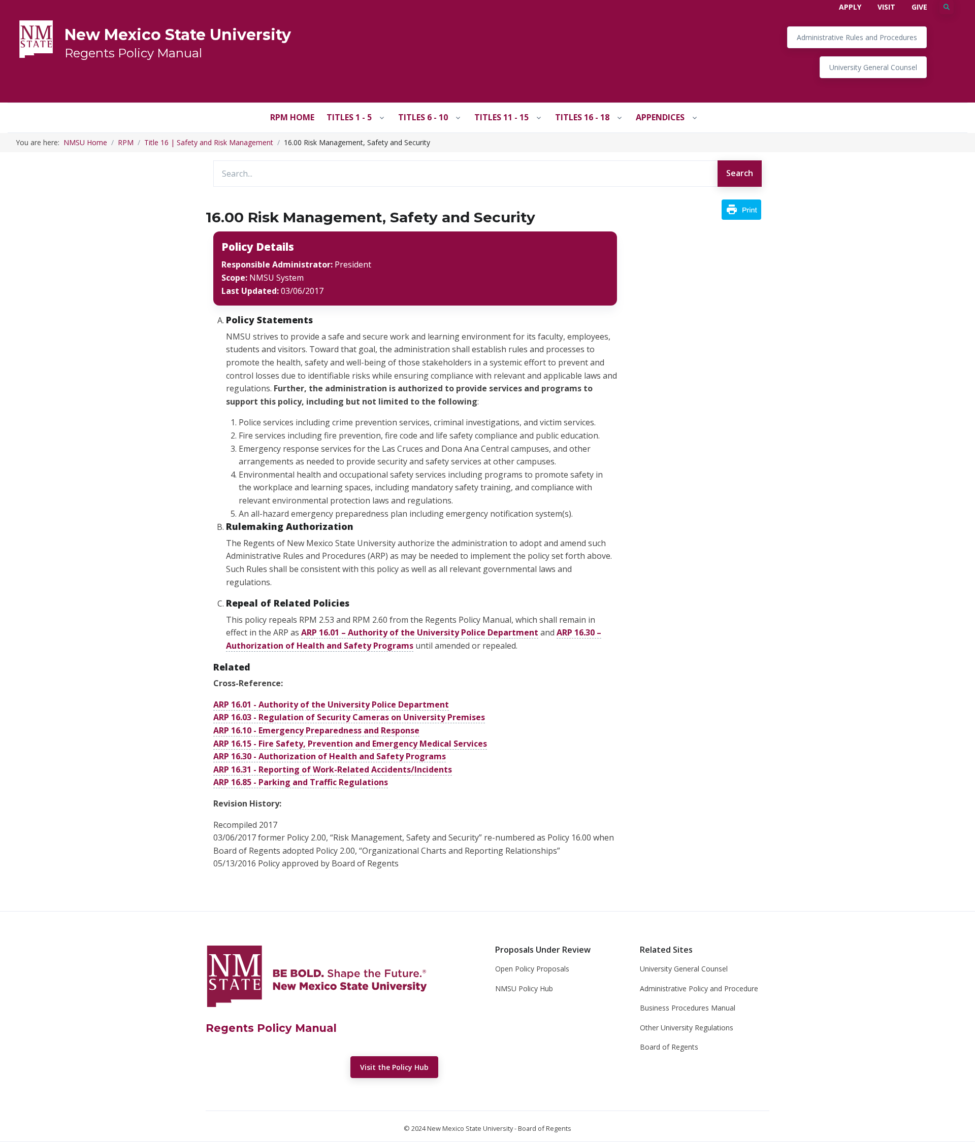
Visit (886, 7)
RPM (126, 142)
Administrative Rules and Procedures (857, 37)
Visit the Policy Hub (394, 1067)
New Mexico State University (177, 34)
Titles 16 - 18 (582, 117)
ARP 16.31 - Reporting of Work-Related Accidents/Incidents (332, 769)
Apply (850, 7)
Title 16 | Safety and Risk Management (208, 142)
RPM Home (292, 117)
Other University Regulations (686, 1027)
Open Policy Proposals (532, 968)
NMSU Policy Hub (524, 988)
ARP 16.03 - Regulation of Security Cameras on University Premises (349, 717)
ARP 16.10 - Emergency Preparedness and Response (316, 730)
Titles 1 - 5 (349, 117)
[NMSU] (36, 38)
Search (739, 173)
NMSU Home (85, 142)
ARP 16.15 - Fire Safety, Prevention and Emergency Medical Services (350, 743)
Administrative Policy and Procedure (699, 988)
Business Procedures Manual (687, 1008)
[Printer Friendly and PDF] (741, 208)
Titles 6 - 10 (423, 117)
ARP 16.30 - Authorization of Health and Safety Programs (329, 756)
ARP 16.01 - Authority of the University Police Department (331, 704)
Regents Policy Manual (133, 53)
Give (919, 7)
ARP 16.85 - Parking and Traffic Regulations (300, 782)
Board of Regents (669, 1047)
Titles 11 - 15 (501, 117)
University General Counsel (873, 67)
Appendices (660, 117)
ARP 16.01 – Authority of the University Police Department (419, 632)
